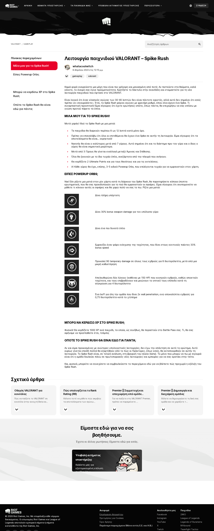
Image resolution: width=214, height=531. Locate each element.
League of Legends (190, 518)
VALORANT (16, 44)
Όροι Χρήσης (106, 522)
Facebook (162, 514)
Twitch (160, 529)
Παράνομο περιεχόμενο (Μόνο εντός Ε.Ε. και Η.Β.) (126, 525)
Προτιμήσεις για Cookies (112, 518)
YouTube (161, 522)
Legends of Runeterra (191, 522)
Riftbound (185, 525)
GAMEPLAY (28, 44)
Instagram (162, 518)
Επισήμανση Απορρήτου (111, 514)
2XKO (183, 514)
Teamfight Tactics (189, 529)
